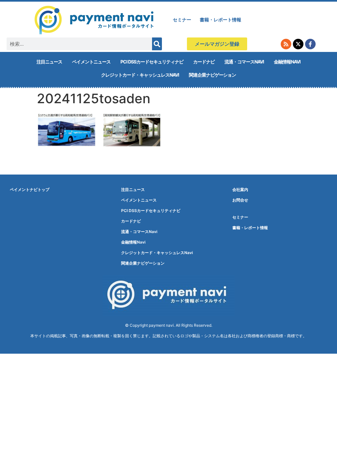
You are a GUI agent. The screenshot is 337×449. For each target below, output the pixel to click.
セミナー (182, 19)
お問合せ (240, 200)
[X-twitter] (298, 44)
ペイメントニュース (91, 61)
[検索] (157, 43)
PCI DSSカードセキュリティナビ (151, 61)
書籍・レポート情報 (220, 19)
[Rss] (286, 44)
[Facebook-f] (310, 44)
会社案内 (240, 189)
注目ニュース (49, 61)
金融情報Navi (287, 61)
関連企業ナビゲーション (212, 75)
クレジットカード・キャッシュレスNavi (140, 75)
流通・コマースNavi (244, 61)
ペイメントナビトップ (29, 189)
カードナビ (204, 61)
